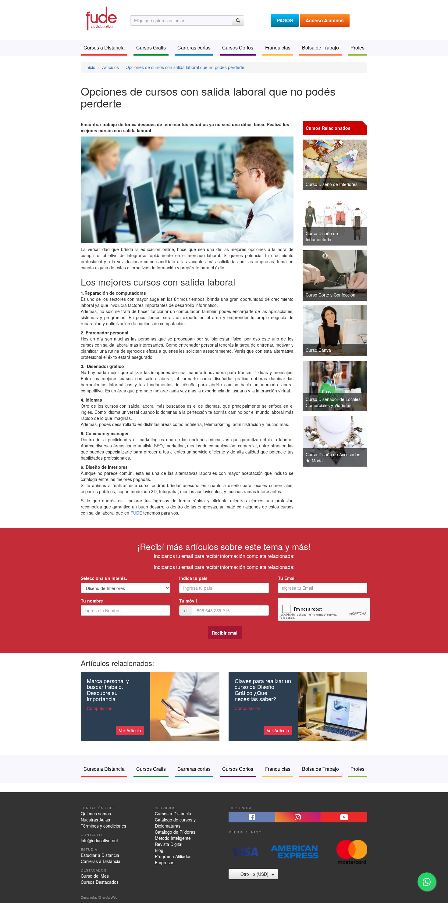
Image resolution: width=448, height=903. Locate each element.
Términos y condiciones (103, 826)
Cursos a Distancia (173, 813)
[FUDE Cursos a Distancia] (101, 18)
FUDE (136, 513)
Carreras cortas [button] (194, 47)
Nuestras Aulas (95, 820)
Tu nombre (92, 601)
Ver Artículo (130, 730)
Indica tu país (193, 578)
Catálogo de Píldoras (175, 832)
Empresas (164, 862)
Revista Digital (168, 844)
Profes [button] (357, 47)
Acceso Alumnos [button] (325, 20)
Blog (159, 850)
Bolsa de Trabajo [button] (320, 47)
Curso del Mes (95, 876)
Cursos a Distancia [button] (104, 47)
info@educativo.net (99, 840)
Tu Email (287, 578)
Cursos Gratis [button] (151, 47)
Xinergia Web (107, 897)
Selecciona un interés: (104, 578)
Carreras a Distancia (100, 861)
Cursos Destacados (100, 882)
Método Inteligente (173, 838)
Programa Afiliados (173, 856)
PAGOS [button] (285, 20)
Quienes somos (96, 813)
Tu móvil (188, 601)
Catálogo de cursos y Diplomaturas (175, 823)
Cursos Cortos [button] (237, 47)
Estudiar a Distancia (100, 855)
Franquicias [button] (277, 47)
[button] (252, 817)
